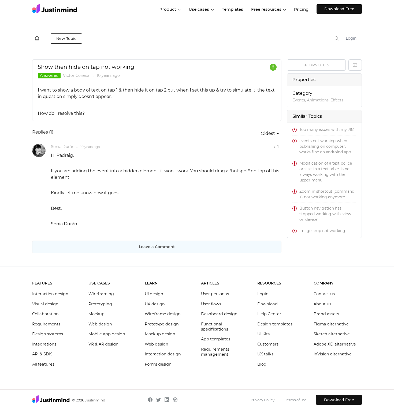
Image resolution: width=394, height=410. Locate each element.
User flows (211, 304)
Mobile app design (106, 334)
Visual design (45, 304)
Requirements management (215, 352)
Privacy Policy (262, 400)
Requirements (46, 324)
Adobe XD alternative (335, 344)
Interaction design (50, 293)
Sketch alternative (332, 334)
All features (43, 364)
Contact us (324, 293)
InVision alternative (333, 354)
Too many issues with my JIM (326, 129)
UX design (155, 304)
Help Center (269, 314)
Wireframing (101, 293)
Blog (261, 364)
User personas (215, 293)
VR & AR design (103, 344)
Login (351, 38)
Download (267, 304)
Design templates (274, 324)
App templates (215, 339)
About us (322, 304)
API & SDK (42, 354)
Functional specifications (214, 327)
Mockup (96, 314)
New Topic (66, 38)
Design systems (47, 334)
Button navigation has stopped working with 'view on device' (325, 214)
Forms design (158, 364)
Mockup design (160, 334)
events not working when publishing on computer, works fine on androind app (325, 146)
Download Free (339, 8)
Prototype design (162, 324)
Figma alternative (331, 324)
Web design (100, 324)
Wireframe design (163, 314)
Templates (232, 9)
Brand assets (326, 314)
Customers (267, 344)
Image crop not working (322, 230)
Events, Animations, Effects (317, 100)
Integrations (44, 344)
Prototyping (100, 304)
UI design (154, 293)
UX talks (265, 354)
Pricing (301, 9)
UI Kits (263, 334)
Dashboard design (219, 314)
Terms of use (296, 400)
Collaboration (45, 314)
